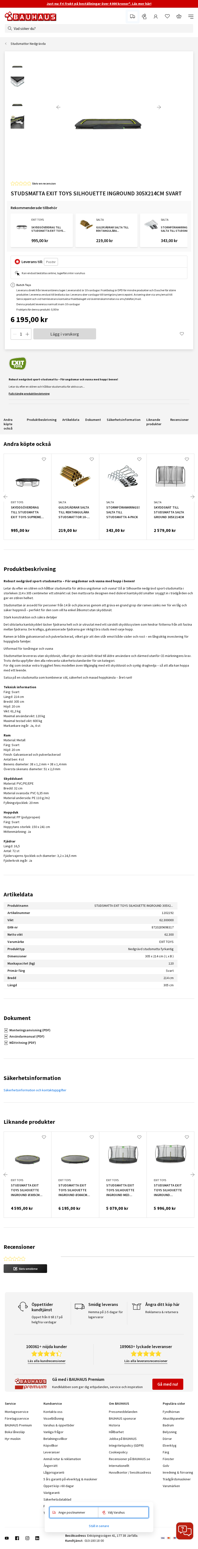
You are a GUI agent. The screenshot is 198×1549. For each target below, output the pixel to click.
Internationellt (119, 1465)
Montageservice (16, 1412)
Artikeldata (70, 419)
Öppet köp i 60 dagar (58, 1486)
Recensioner (179, 419)
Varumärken (171, 1486)
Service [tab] (10, 1403)
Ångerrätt (50, 1465)
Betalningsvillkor (55, 1438)
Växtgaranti (51, 1492)
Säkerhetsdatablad (57, 1499)
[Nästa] (159, 107)
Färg (166, 1452)
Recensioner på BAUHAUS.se (129, 1459)
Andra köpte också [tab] (27, 444)
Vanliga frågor (53, 1432)
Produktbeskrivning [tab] (30, 569)
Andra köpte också (8, 423)
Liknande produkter (153, 421)
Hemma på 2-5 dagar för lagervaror (105, 1314)
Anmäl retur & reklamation (62, 1459)
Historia (114, 1425)
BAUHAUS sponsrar (122, 1418)
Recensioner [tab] (19, 1247)
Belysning (170, 1432)
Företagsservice (17, 1418)
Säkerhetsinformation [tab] (32, 1078)
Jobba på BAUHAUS (123, 1438)
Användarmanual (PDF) (26, 1036)
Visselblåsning (53, 1418)
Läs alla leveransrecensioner (145, 1361)
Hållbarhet (116, 1432)
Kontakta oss (53, 1412)
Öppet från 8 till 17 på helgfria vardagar (47, 1319)
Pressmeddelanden (123, 1412)
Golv (166, 1465)
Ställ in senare (99, 1526)
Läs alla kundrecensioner (46, 1361)
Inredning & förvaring (178, 1472)
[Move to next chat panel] (184, 1531)
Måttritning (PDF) (22, 1042)
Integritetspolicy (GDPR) (126, 1445)
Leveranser (51, 1452)
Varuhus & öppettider (58, 1425)
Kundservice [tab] (52, 1403)
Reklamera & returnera (161, 1312)
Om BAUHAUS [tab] (119, 1403)
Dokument (93, 419)
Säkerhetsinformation (124, 419)
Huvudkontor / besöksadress (130, 1472)
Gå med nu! (167, 1384)
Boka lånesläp (15, 1432)
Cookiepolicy (118, 1452)
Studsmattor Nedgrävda (28, 43)
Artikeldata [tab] (18, 894)
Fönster (168, 1459)
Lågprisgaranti (53, 1472)
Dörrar (167, 1438)
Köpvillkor (50, 1445)
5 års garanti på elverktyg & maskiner (70, 1479)
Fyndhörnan (171, 1412)
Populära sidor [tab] (174, 1403)
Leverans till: (32, 261)
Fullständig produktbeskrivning (29, 393)
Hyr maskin (13, 1438)
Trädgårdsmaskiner (177, 1479)
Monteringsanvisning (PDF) (29, 1030)
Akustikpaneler (173, 1418)
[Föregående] (58, 107)
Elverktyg (170, 1445)
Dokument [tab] (17, 1018)
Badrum (168, 1425)
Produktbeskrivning (42, 419)
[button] (25, 1268)
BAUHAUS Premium (18, 1425)
